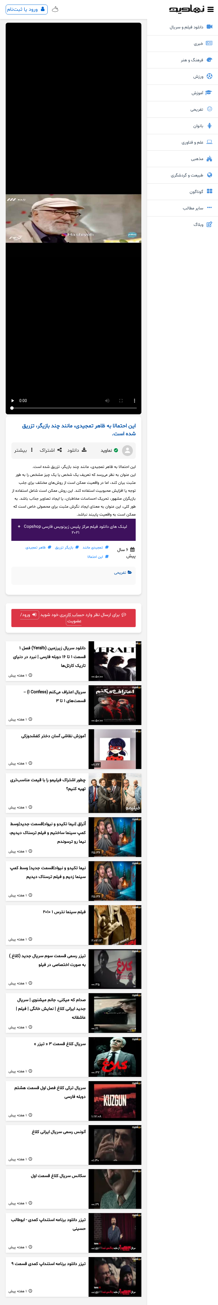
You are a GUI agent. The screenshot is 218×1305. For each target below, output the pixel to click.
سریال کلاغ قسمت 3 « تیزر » (60, 1044)
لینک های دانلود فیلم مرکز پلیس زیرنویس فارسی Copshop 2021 (75, 530)
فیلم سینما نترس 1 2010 (64, 912)
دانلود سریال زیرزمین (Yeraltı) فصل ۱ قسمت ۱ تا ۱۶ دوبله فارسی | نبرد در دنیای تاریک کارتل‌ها (49, 657)
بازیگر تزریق (64, 547)
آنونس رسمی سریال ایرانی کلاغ (59, 1132)
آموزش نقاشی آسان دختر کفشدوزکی (53, 736)
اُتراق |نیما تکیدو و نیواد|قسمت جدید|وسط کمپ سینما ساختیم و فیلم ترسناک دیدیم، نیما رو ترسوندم (47, 832)
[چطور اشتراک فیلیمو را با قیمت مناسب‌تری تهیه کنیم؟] (115, 793)
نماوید (107, 450)
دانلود (74, 450)
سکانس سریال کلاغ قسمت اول (58, 1176)
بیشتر (21, 450)
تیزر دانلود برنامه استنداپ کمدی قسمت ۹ (48, 1264)
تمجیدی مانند (93, 547)
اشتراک (48, 450)
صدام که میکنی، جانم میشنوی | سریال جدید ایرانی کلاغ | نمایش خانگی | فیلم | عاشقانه (51, 1008)
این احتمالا (95, 557)
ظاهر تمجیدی (36, 547)
